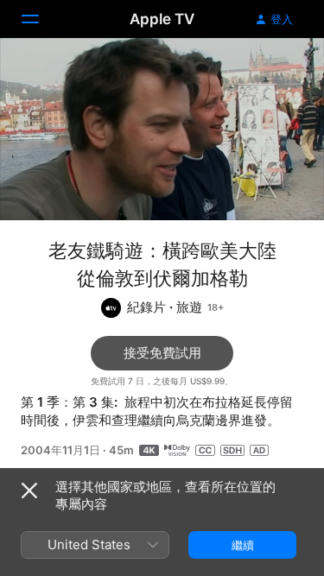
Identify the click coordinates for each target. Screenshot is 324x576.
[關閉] (29, 490)
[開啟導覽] (41, 19)
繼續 (243, 545)
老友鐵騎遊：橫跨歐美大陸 (162, 250)
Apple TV (162, 19)
